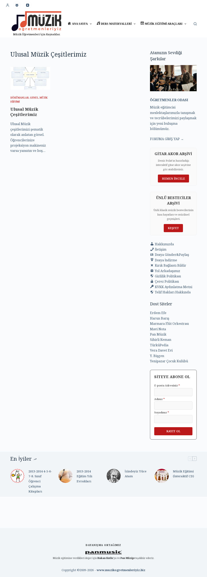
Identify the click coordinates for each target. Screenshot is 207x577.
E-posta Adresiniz (167, 385)
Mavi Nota (158, 329)
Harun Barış (159, 318)
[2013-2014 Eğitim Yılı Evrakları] (65, 476)
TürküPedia (159, 345)
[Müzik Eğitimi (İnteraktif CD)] (162, 476)
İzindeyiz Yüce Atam (135, 473)
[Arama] (195, 23)
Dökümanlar (19, 97)
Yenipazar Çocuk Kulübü (169, 361)
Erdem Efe (158, 313)
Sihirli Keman (160, 339)
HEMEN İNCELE (173, 178)
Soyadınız (161, 412)
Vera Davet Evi (161, 350)
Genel (34, 97)
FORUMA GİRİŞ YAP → (167, 139)
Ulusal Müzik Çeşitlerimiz (24, 111)
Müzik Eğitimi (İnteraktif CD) (183, 473)
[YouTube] (28, 5)
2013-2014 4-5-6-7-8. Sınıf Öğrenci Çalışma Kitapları (40, 481)
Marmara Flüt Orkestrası (169, 323)
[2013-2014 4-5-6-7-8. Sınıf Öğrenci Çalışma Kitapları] (17, 476)
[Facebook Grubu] (17, 5)
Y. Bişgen (157, 356)
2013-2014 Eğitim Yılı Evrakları (84, 476)
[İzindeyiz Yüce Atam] (114, 476)
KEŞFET (173, 228)
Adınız (159, 399)
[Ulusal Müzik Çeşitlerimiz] (30, 78)
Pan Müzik (158, 334)
